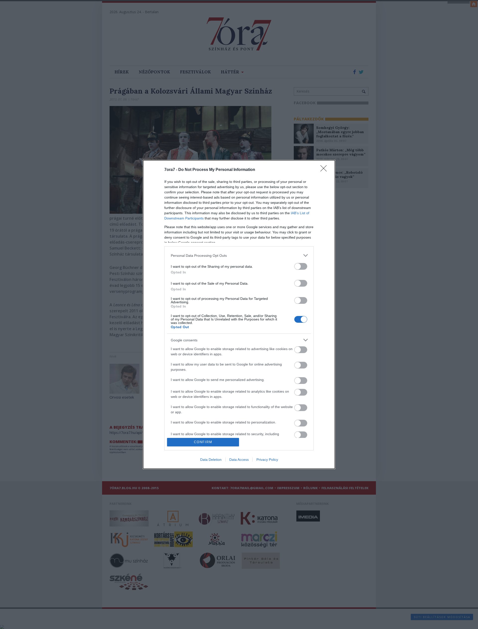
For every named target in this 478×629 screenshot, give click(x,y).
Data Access (239, 460)
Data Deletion (211, 460)
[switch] (300, 266)
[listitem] (239, 255)
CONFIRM (203, 442)
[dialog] (239, 314)
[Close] (325, 170)
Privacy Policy (267, 460)
